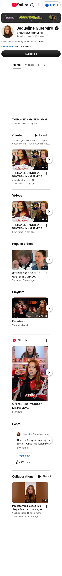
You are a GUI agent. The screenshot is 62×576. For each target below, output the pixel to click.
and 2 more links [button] (23, 47)
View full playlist (20, 325)
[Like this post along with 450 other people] (18, 462)
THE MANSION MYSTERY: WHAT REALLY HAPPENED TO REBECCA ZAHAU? (31, 119)
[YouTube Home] (19, 5)
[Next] (49, 159)
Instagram (9, 47)
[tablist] (31, 65)
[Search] (32, 5)
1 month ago (50, 434)
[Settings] (39, 5)
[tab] (17, 65)
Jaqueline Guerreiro (21, 180)
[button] (44, 65)
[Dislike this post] (28, 462)
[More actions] (46, 173)
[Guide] (5, 5)
